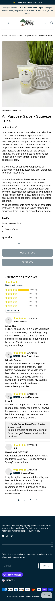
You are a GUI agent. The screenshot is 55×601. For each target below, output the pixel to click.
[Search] (9, 23)
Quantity (7, 237)
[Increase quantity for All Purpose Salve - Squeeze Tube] (19, 243)
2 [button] (24, 500)
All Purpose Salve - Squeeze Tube (36, 35)
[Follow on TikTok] (11, 535)
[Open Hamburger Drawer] (3, 23)
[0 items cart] (51, 23)
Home (4, 35)
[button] (11, 290)
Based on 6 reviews (14, 285)
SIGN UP (46, 566)
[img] (19, 318)
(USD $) (9, 580)
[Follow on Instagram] (7, 535)
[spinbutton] (12, 243)
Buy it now (27, 262)
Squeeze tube (11, 229)
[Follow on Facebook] (3, 535)
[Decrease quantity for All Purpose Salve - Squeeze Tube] (5, 243)
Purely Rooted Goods (22, 596)
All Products (14, 35)
